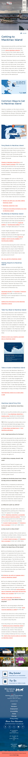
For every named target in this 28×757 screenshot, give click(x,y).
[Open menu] (24, 2)
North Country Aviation (13, 238)
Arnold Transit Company (8, 164)
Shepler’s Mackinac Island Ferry (10, 162)
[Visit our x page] (14, 726)
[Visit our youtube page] (18, 726)
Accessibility (14, 711)
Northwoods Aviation (14, 224)
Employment (14, 709)
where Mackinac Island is (12, 50)
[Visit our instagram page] (9, 726)
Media (14, 713)
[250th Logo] (7, 3)
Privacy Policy (14, 718)
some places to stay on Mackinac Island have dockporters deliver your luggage (13, 591)
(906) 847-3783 (14, 701)
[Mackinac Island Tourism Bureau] (14, 690)
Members (14, 706)
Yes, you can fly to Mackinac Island (11, 259)
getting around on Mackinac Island (13, 625)
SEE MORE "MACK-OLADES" (14, 745)
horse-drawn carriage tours (11, 428)
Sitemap (14, 716)
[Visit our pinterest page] (22, 726)
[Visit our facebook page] (5, 726)
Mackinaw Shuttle (6, 291)
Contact (14, 704)
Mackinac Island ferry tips (10, 205)
